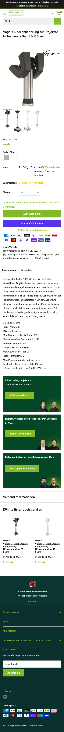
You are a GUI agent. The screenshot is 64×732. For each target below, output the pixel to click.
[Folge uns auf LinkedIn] (5, 697)
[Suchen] (57, 21)
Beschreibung (9, 270)
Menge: (6, 192)
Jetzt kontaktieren (19, 395)
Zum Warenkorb (32, 213)
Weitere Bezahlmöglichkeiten (32, 230)
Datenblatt (26, 270)
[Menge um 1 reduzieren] (22, 192)
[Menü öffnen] (4, 13)
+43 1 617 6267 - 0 (24, 384)
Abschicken (13, 672)
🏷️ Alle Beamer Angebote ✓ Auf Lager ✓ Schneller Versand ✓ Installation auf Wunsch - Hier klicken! (32, 4)
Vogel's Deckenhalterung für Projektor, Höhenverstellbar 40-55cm (47, 548)
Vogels (6, 144)
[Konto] (52, 13)
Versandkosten (52, 167)
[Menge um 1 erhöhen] (38, 192)
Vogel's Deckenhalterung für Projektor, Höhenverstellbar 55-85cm (15, 548)
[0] (58, 13)
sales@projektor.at (22, 380)
